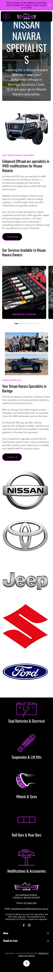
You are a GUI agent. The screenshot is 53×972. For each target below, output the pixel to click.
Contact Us (12, 236)
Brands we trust (10, 940)
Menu (5, 933)
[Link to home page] (26, 887)
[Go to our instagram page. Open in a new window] (29, 925)
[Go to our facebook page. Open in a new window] (23, 925)
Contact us (12, 457)
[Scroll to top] (26, 963)
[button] (16, 323)
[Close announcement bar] (49, 5)
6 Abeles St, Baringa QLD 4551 (26, 897)
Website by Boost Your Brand (34, 954)
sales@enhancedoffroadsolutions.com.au (29, 908)
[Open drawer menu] (6, 16)
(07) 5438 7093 (30, 903)
